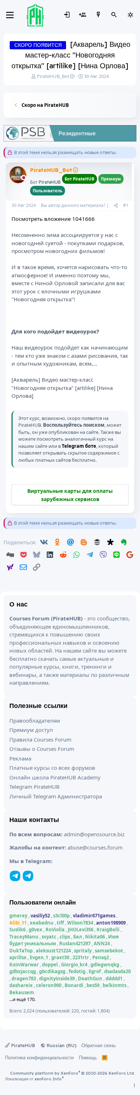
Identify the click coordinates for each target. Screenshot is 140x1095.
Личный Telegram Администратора (55, 796)
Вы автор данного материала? (73, 205)
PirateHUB (22, 1045)
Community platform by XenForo (72, 1073)
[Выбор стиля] (130, 15)
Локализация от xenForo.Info (34, 1078)
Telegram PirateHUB (34, 786)
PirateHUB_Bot (53, 76)
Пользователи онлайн (42, 902)
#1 (126, 205)
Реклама (20, 758)
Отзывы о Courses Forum (41, 748)
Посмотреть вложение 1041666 (53, 218)
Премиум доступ (31, 729)
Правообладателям (34, 720)
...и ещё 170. (22, 999)
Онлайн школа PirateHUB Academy (55, 777)
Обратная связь (98, 1045)
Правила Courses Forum (40, 739)
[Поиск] (114, 15)
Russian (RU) (60, 1045)
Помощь (88, 1057)
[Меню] (9, 15)
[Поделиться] (116, 205)
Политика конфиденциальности (39, 1057)
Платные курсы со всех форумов (52, 767)
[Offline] (24, 178)
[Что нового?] (98, 15)
